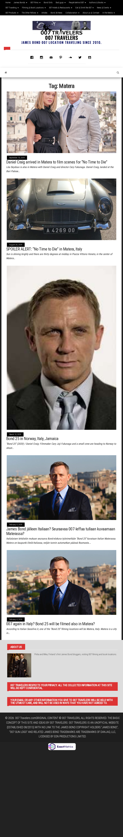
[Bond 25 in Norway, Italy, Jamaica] (61, 347)
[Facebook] (32, 57)
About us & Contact (91, 13)
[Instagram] (42, 57)
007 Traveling (11, 7)
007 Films (34, 2)
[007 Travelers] (5, 72)
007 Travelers (61, 37)
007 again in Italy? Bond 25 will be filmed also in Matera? (50, 623)
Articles (44, 13)
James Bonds (20, 2)
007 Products (11, 13)
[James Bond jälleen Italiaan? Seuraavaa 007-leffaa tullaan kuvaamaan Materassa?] (61, 487)
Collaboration (72, 13)
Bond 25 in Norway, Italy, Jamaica (32, 438)
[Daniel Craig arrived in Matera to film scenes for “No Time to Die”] (61, 122)
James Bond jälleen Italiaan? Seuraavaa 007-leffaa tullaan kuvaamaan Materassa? (60, 531)
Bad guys (60, 2)
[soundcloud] (71, 57)
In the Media (107, 13)
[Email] (52, 57)
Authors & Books (96, 2)
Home (7, 2)
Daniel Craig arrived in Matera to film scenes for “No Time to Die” (56, 162)
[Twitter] (81, 57)
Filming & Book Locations (33, 7)
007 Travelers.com (25, 718)
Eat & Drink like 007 (83, 7)
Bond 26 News (56, 13)
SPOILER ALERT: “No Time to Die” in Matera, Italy (44, 249)
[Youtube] (90, 57)
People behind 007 (76, 2)
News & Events (103, 7)
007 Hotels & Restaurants (60, 7)
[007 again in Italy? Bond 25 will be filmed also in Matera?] (61, 582)
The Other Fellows (29, 13)
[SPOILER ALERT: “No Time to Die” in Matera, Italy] (61, 209)
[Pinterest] (61, 57)
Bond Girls (48, 2)
